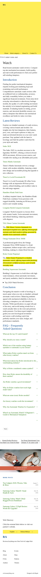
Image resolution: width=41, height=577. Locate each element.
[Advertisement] (20, 30)
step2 (16, 57)
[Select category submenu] (19, 53)
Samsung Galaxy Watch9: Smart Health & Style (14, 492)
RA (4, 5)
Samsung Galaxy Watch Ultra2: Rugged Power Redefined (14, 500)
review (12, 57)
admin (7, 57)
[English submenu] (16, 531)
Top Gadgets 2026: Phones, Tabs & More (15, 484)
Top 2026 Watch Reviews (14, 282)
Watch (5, 429)
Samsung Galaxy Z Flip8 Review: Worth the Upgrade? (15, 507)
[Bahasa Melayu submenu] (32, 531)
